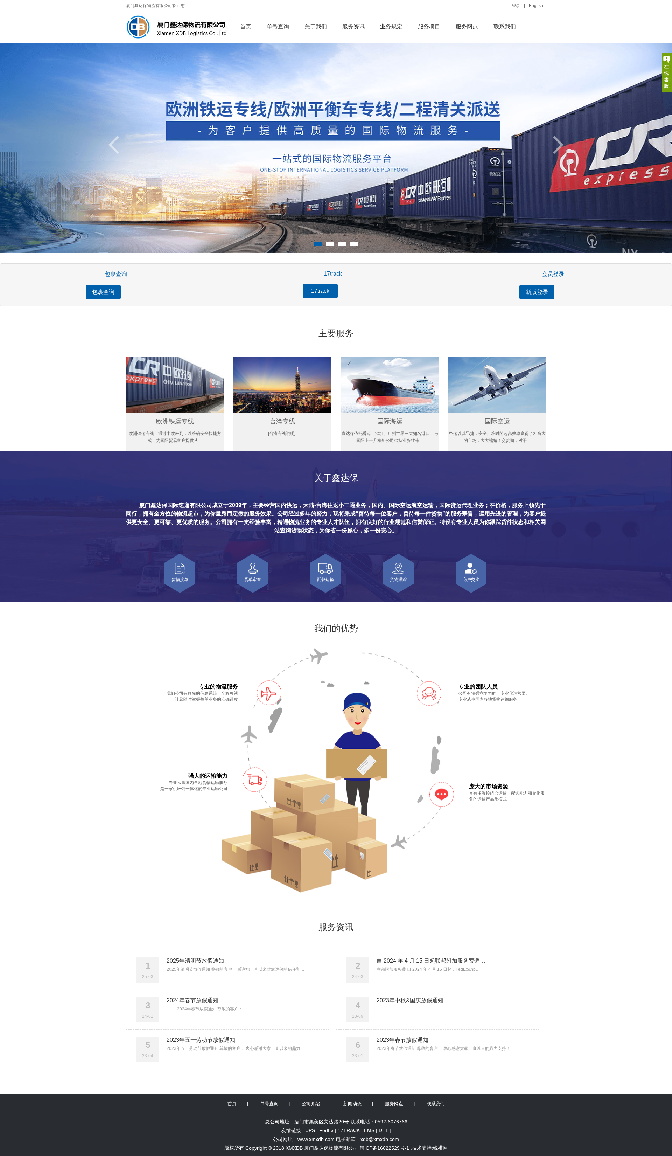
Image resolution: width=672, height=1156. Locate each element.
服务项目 (429, 26)
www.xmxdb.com (316, 1139)
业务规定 (391, 26)
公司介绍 (311, 1103)
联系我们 (504, 26)
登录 (516, 5)
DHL (383, 1130)
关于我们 (315, 26)
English (536, 5)
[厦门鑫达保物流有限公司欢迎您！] (179, 28)
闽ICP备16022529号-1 (384, 1148)
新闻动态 (352, 1103)
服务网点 (467, 26)
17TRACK (349, 1130)
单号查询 (278, 26)
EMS (369, 1130)
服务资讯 (353, 26)
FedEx (326, 1130)
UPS (310, 1130)
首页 (245, 26)
